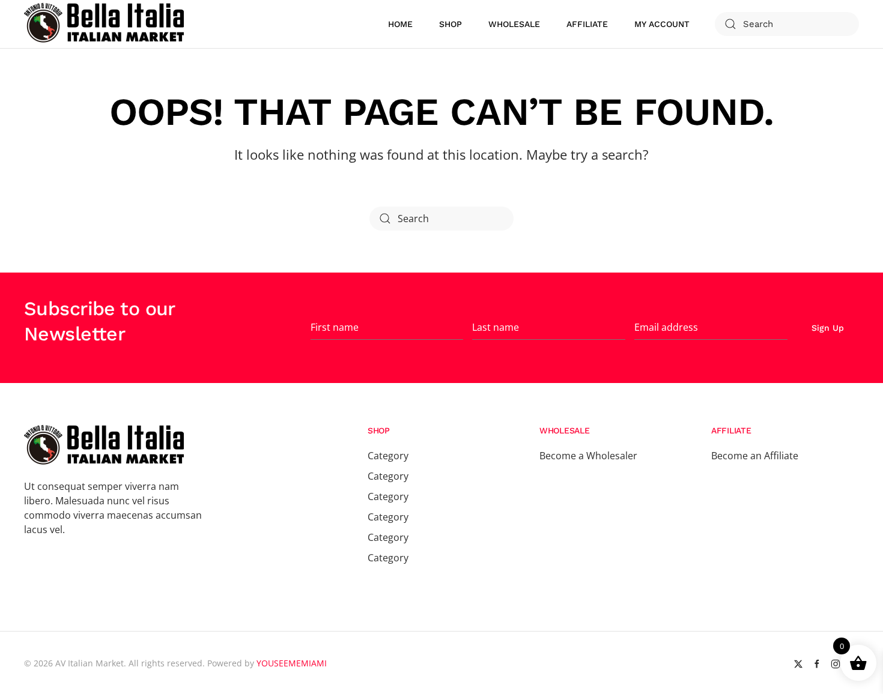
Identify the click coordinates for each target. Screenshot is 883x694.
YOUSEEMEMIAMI (291, 663)
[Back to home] (105, 24)
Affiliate (587, 24)
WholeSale (514, 24)
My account (662, 24)
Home (400, 24)
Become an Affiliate (754, 455)
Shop (450, 24)
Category (388, 455)
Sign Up (828, 328)
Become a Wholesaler (588, 455)
